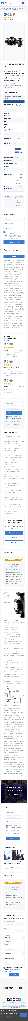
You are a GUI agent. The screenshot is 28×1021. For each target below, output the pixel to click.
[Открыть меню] (23, 3)
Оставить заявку (12, 838)
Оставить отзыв (8, 19)
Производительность (10, 921)
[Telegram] (19, 1000)
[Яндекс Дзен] (8, 1000)
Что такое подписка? (8, 1002)
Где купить (14, 542)
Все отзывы (7, 340)
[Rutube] (14, 1000)
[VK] (11, 1000)
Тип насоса (7, 935)
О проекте (4, 1005)
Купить (14, 256)
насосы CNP (11, 302)
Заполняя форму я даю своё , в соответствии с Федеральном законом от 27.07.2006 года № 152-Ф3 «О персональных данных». (14, 235)
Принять (24, 1014)
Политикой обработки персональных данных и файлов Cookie (9, 1018)
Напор (5, 928)
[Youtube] (17, 1000)
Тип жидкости (7, 941)
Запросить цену (14, 533)
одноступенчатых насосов (11, 620)
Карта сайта (11, 1005)
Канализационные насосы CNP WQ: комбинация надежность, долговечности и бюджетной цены (12, 862)
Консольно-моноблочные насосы (18, 149)
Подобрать (14, 537)
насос (9, 629)
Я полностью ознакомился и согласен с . (13, 969)
